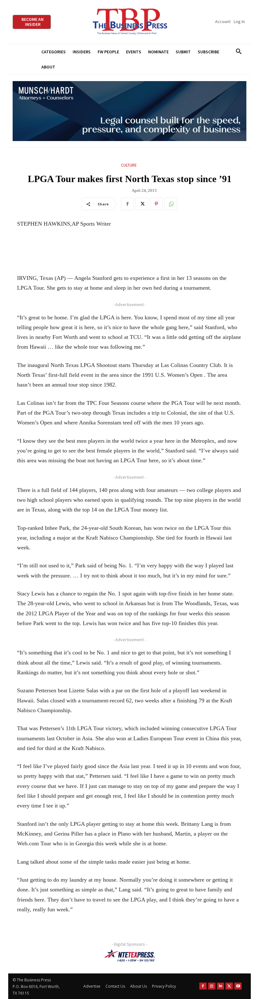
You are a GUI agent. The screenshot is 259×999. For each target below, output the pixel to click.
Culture (129, 165)
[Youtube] (238, 986)
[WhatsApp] (171, 204)
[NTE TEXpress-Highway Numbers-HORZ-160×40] (129, 955)
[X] (142, 204)
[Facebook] (127, 204)
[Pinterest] (156, 204)
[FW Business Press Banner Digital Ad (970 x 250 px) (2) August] (129, 111)
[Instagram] (211, 986)
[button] (238, 51)
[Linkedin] (220, 986)
